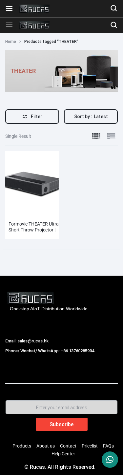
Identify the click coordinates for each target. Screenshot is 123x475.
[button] (8, 182)
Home (10, 41)
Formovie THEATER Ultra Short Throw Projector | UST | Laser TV (34, 229)
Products (21, 445)
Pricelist (90, 445)
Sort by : (91, 116)
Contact (68, 445)
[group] (32, 183)
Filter (36, 116)
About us (45, 445)
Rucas (12, 357)
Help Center (63, 453)
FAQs (108, 445)
